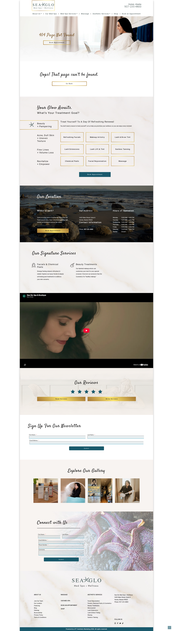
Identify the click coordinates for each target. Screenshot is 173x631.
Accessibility (38, 613)
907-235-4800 (132, 6)
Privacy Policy (38, 615)
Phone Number (43, 545)
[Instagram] (115, 623)
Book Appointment (56, 42)
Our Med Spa (51, 14)
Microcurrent (92, 608)
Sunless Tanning (93, 617)
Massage (85, 14)
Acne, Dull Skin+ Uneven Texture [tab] (45, 138)
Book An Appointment (69, 605)
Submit (86, 448)
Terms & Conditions (40, 617)
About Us (36, 14)
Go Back (69, 83)
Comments (41, 549)
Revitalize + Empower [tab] (43, 162)
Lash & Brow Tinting (94, 613)
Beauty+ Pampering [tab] (44, 125)
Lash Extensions (93, 610)
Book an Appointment (131, 14)
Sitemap (36, 610)
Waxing (90, 615)
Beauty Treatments (93, 606)
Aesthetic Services (101, 14)
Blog (35, 608)
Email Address (34, 440)
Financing (37, 606)
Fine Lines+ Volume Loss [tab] (45, 151)
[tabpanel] (97, 143)
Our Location (38, 603)
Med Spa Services (68, 14)
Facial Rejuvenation (94, 601)
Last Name (91, 434)
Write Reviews (112, 399)
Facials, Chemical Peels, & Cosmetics (99, 603)
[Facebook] (117, 623)
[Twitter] (120, 623)
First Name (33, 434)
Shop (116, 14)
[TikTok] (122, 623)
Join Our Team (38, 601)
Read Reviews (61, 399)
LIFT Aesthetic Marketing (82, 629)
